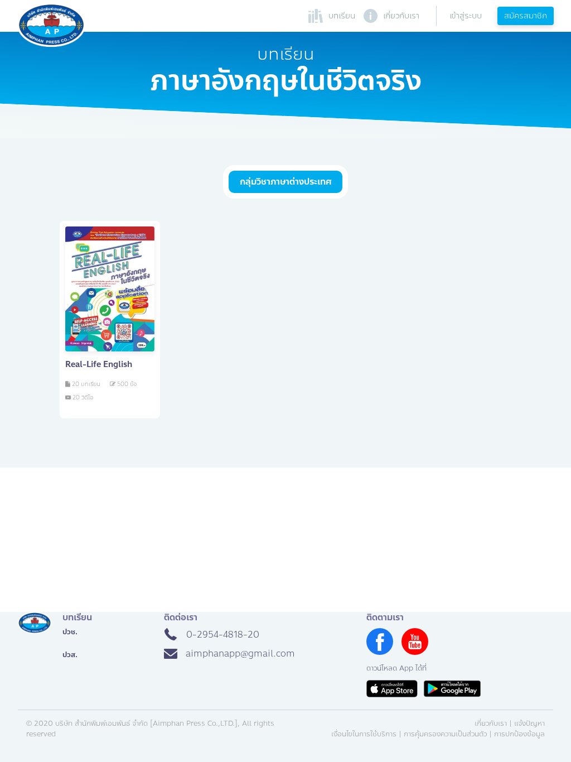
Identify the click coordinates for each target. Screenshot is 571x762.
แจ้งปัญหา (529, 723)
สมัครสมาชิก (525, 15)
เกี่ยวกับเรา (491, 723)
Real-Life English (98, 364)
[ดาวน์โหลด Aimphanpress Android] (452, 688)
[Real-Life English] (109, 288)
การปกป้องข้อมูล (519, 734)
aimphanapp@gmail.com (240, 653)
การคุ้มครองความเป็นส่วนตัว (445, 734)
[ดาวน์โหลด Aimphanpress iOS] (392, 688)
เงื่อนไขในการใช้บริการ (363, 734)
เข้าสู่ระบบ (465, 15)
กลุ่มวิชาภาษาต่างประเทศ (285, 182)
